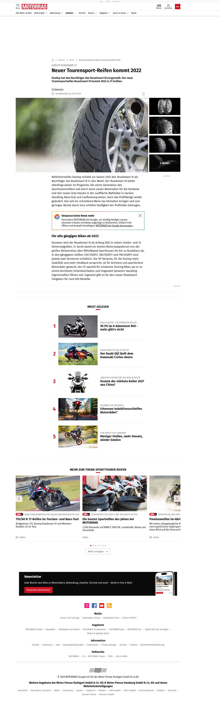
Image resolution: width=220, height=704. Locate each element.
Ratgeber (104, 13)
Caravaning (68, 690)
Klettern (102, 690)
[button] (82, 135)
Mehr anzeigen (96, 551)
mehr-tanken (115, 690)
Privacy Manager (108, 645)
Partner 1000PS (129, 618)
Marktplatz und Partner (69, 629)
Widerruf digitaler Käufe (98, 633)
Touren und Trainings (69, 618)
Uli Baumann (57, 89)
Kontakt (35, 645)
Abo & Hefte (121, 656)
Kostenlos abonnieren (38, 590)
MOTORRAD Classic (96, 656)
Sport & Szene (119, 13)
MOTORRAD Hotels (34, 629)
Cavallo (79, 690)
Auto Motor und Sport (41, 690)
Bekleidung (55, 13)
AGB (58, 645)
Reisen (91, 13)
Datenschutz (92, 645)
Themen (133, 645)
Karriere (123, 645)
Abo (101, 1)
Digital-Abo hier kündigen (157, 629)
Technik (82, 13)
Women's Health (106, 694)
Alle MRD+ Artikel (24, 13)
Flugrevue (90, 690)
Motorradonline (146, 690)
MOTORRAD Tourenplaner (94, 629)
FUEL (110, 656)
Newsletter (50, 629)
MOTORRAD (74, 656)
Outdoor (160, 690)
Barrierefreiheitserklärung (152, 645)
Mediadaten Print (111, 618)
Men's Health (130, 690)
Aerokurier (23, 690)
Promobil (172, 690)
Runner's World (89, 694)
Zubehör (69, 13)
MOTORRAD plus (116, 629)
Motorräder (39, 13)
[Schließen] (140, 215)
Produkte (116, 1)
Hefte (108, 1)
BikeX (56, 690)
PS (83, 656)
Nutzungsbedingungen (73, 645)
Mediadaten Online (91, 618)
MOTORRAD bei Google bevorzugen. (114, 225)
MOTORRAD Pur (135, 629)
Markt (133, 13)
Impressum (48, 645)
